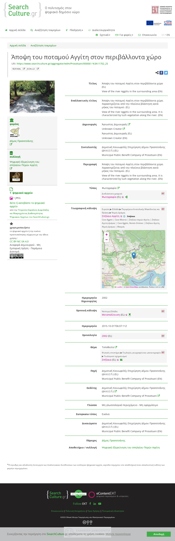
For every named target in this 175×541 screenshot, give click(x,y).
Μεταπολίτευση (111, 314)
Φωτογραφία (109, 197)
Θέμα (93, 347)
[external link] (11, 144)
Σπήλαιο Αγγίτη (110, 216)
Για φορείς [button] (125, 34)
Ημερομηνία (89, 326)
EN (168, 34)
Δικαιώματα (89, 423)
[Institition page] (12, 120)
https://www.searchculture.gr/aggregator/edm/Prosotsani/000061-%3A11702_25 (62, 63)
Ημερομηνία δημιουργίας (89, 299)
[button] (134, 255)
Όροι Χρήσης (94, 511)
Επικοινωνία (149, 34)
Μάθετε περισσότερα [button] (118, 534)
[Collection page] (11, 153)
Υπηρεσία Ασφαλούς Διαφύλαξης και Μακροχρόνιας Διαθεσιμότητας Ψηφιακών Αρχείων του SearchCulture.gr (29, 213)
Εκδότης (92, 388)
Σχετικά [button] (104, 34)
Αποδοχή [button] (158, 534)
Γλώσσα (92, 405)
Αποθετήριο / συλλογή (83, 447)
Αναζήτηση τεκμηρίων (47, 30)
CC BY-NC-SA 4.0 (19, 241)
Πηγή (94, 370)
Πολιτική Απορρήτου (75, 511)
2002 (105, 336)
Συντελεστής (89, 147)
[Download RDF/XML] (24, 69)
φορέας (14, 124)
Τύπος (93, 188)
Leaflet (119, 287)
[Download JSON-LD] (38, 69)
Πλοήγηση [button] (75, 30)
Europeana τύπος (86, 414)
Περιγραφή (90, 164)
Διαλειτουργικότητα (103, 30)
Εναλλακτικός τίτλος (84, 100)
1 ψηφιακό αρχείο (21, 192)
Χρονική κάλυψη (86, 310)
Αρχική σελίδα (17, 30)
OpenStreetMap (131, 287)
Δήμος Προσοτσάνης (21, 141)
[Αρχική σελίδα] (41, 9)
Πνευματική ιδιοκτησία (113, 511)
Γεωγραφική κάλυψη (84, 208)
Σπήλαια (106, 359)
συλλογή (15, 156)
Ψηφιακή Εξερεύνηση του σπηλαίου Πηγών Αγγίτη (24, 163)
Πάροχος (91, 440)
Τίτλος (93, 83)
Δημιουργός (89, 124)
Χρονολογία (89, 335)
